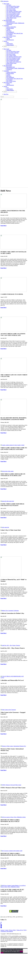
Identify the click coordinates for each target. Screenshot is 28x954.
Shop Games (6, 3)
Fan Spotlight (9, 34)
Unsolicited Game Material (7, 931)
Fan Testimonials (10, 32)
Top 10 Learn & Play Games (12, 6)
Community (6, 25)
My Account (9, 19)
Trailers (8, 38)
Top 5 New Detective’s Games (13, 12)
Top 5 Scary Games (10, 8)
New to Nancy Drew (11, 36)
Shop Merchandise (7, 20)
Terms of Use (20, 930)
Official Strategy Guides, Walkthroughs (15, 23)
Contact (6, 930)
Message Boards (10, 28)
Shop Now (5, 94)
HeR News (8, 30)
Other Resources (10, 39)
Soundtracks (9, 24)
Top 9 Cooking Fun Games (12, 15)
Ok (20, 951)
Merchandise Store (10, 21)
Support (5, 41)
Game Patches (9, 43)
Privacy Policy (12, 930)
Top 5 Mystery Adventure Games (13, 11)
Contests (8, 29)
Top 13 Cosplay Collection (12, 7)
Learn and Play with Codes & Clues (14, 33)
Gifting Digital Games (11, 17)
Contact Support (10, 45)
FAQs (25, 930)
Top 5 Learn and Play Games (13, 14)
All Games (8, 5)
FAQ (7, 42)
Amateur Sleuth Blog (11, 26)
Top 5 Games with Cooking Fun (13, 16)
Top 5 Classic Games (11, 10)
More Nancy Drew (7, 37)
